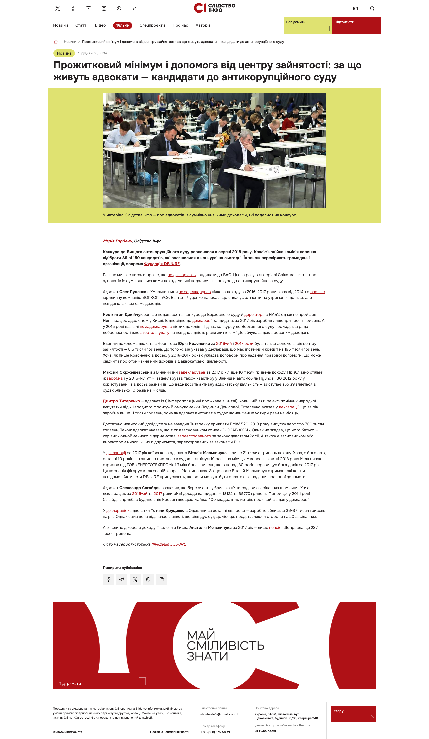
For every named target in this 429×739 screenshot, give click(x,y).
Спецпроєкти (152, 25)
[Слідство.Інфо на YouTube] (88, 8)
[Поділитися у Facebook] (108, 579)
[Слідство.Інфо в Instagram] (103, 8)
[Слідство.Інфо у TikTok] (134, 8)
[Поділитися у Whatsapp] (148, 579)
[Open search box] (372, 8)
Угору (339, 711)
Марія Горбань (117, 241)
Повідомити (295, 22)
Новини (60, 25)
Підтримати (344, 22)
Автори (203, 25)
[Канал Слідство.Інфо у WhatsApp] (119, 8)
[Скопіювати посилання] (161, 579)
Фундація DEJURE (162, 263)
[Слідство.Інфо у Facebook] (73, 8)
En (355, 8)
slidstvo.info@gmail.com (217, 714)
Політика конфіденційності (169, 732)
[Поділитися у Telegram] (121, 579)
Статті (81, 25)
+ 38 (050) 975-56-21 (215, 732)
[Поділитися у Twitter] (135, 579)
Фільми (123, 25)
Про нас (180, 25)
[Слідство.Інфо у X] (57, 8)
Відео (100, 25)
